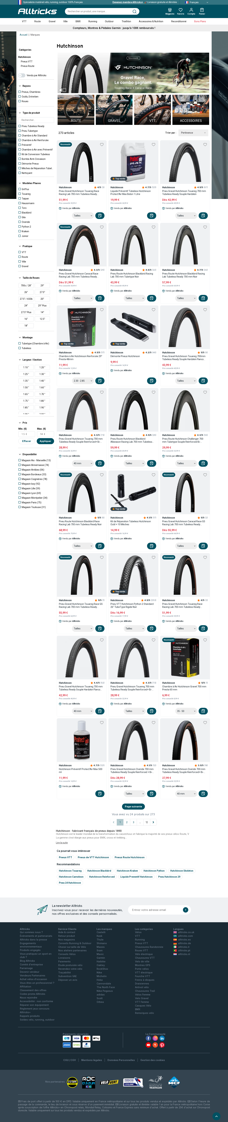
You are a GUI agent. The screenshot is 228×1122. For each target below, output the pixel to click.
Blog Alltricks (27, 960)
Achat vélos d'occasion (33, 979)
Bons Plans (200, 21)
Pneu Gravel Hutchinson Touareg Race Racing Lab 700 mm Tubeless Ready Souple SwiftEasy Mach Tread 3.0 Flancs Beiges (183, 605)
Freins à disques (144, 979)
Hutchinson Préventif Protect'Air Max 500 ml (80, 770)
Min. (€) (22, 428)
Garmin (101, 957)
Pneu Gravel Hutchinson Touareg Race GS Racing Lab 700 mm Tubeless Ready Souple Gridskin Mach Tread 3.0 (81, 605)
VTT (24, 21)
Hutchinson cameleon (71, 876)
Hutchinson (24, 57)
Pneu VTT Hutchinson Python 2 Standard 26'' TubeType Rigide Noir (132, 605)
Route (37, 21)
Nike (99, 972)
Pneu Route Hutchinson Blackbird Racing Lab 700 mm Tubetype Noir (131, 275)
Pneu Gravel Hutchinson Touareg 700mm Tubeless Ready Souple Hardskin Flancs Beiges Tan (183, 358)
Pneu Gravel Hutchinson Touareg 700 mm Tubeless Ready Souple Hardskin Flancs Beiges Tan (81, 688)
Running (92, 21)
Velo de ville (142, 961)
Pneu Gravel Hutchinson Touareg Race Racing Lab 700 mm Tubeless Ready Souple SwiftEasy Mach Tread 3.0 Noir (79, 193)
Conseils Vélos (67, 954)
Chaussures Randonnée (149, 946)
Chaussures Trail (145, 990)
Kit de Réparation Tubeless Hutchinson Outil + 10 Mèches (130, 523)
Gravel (52, 21)
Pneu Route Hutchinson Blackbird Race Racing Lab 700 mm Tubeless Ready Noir (80, 523)
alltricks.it (183, 946)
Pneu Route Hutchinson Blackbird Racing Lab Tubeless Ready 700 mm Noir (183, 275)
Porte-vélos (142, 968)
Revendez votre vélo (70, 968)
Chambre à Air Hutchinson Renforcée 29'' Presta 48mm (80, 358)
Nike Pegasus (105, 990)
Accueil (23, 34)
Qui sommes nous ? (31, 932)
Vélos (138, 932)
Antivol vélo (142, 987)
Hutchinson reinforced (102, 876)
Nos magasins (66, 939)
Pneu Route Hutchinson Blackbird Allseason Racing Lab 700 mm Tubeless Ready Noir (131, 440)
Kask (99, 935)
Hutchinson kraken (127, 870)
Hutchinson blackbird (99, 870)
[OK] (185, 910)
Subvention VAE (67, 976)
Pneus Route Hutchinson (130, 857)
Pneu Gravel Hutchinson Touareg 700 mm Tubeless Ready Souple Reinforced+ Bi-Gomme (132, 688)
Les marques (104, 929)
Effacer (26, 441)
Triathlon (126, 21)
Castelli (101, 932)
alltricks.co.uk (186, 932)
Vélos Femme (142, 994)
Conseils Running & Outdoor (74, 943)
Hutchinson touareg (70, 870)
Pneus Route (27, 66)
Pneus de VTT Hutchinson (93, 857)
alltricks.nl (184, 954)
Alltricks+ (25, 1012)
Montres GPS (142, 965)
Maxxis (101, 946)
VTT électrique (144, 972)
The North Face (106, 987)
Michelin (102, 976)
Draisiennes (142, 983)
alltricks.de (184, 943)
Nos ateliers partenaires (72, 950)
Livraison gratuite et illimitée (144, 2)
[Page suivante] (153, 822)
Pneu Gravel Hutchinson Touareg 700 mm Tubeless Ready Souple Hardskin (184, 192)
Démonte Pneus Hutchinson (125, 356)
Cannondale (104, 983)
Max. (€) (41, 428)
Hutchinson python (154, 870)
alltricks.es (184, 939)
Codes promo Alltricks (32, 993)
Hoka (100, 979)
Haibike (101, 961)
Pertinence (187, 132)
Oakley (101, 965)
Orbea (100, 1001)
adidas (101, 994)
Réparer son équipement (34, 1004)
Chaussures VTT (145, 957)
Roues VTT (141, 950)
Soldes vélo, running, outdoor (37, 1019)
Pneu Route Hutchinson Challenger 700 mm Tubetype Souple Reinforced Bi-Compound (182, 440)
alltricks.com (185, 935)
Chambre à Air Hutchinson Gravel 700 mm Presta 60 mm (184, 688)
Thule (100, 939)
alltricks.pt (184, 950)
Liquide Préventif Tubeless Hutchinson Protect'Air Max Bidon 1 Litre (130, 192)
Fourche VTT (142, 976)
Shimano (102, 943)
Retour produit (66, 935)
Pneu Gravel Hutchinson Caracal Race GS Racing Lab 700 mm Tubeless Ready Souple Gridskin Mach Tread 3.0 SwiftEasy (184, 523)
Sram (99, 950)
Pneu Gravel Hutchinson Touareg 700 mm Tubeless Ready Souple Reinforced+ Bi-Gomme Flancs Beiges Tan (81, 440)
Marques (35, 34)
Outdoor (109, 21)
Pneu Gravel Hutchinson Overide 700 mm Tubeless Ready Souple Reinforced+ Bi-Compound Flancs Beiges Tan (183, 771)
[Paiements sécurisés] (81, 1042)
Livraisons (64, 957)
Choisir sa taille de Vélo (72, 946)
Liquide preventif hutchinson (136, 876)
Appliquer (45, 441)
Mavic (100, 954)
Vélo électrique (144, 954)
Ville (65, 21)
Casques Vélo (143, 1005)
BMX (78, 21)
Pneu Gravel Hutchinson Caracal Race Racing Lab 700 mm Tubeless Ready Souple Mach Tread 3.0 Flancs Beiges (78, 275)
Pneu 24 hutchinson (70, 882)
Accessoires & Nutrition (151, 21)
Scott (100, 998)
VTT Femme (142, 1001)
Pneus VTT (27, 61)
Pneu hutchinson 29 (169, 876)
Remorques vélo (144, 1013)
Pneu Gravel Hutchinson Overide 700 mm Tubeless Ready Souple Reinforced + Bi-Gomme (132, 771)
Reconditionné (178, 21)
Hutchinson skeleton (181, 870)
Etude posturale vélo (70, 965)
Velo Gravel (142, 998)
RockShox (102, 968)
